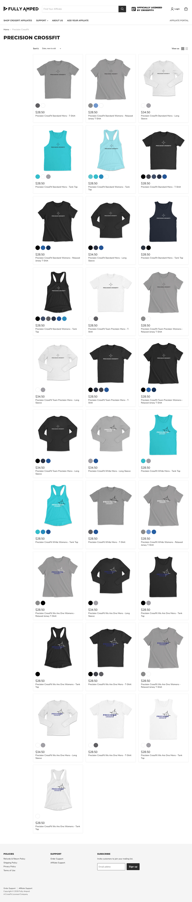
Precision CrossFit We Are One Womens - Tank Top (57, 686)
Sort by (36, 48)
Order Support (56, 858)
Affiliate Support (57, 862)
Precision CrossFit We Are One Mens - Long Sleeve (109, 614)
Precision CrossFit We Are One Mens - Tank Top (161, 614)
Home (6, 29)
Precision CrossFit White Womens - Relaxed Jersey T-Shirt (162, 543)
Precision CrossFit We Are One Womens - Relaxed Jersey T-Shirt (55, 614)
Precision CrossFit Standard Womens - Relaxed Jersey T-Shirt (110, 117)
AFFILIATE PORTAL (179, 20)
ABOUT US (57, 20)
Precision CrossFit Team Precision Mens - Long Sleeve (57, 401)
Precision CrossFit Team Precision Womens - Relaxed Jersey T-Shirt (162, 330)
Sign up (133, 866)
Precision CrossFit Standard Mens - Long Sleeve (160, 117)
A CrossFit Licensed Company (16, 894)
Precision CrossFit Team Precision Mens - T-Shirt (108, 330)
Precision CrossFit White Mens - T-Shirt (106, 542)
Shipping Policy (10, 862)
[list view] (187, 49)
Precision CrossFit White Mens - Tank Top (160, 471)
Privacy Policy (10, 866)
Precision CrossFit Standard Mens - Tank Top (56, 186)
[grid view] (183, 49)
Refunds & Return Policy (14, 858)
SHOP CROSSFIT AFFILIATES (18, 20)
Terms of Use (9, 870)
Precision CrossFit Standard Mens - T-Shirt (55, 115)
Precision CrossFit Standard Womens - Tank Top (109, 188)
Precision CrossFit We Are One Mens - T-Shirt (109, 684)
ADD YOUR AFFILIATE (78, 20)
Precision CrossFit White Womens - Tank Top (56, 542)
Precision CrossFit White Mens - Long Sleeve (109, 471)
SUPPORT (41, 20)
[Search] (122, 9)
